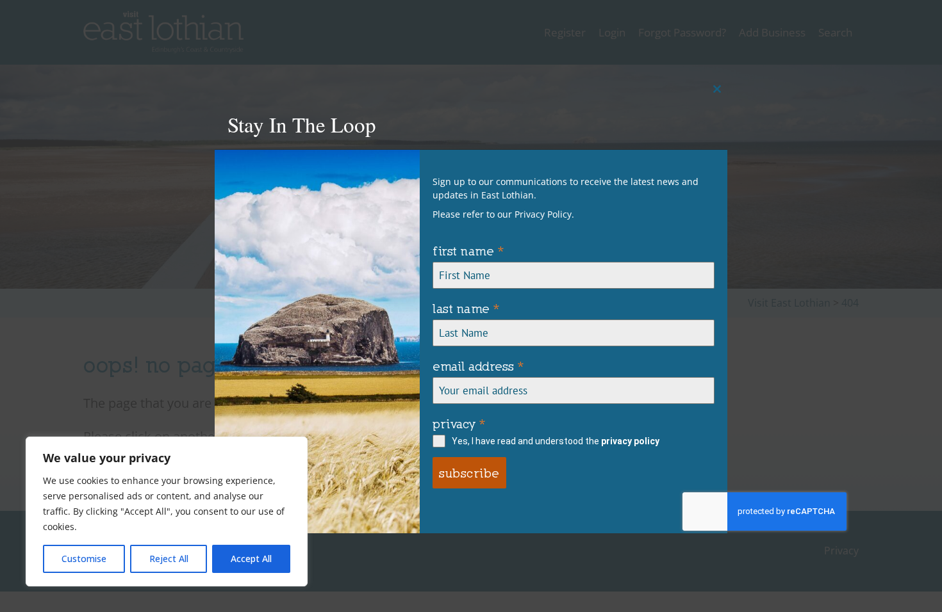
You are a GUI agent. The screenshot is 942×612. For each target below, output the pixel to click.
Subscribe (469, 472)
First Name (468, 250)
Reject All (168, 558)
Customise (84, 558)
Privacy (459, 423)
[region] (167, 511)
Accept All (251, 558)
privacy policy (630, 441)
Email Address (478, 365)
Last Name (466, 308)
